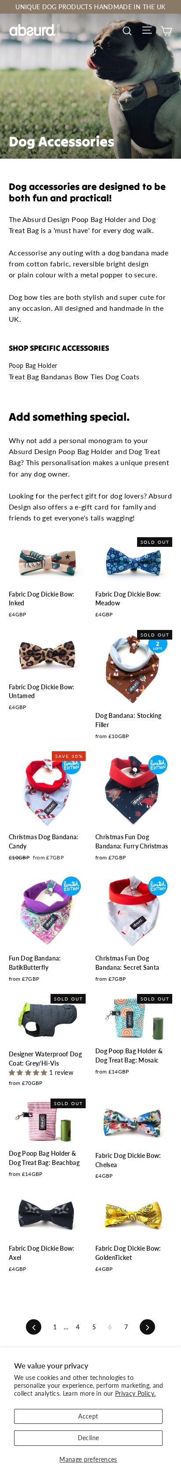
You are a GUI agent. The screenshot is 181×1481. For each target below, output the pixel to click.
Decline (88, 1437)
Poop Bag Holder (33, 365)
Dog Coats (122, 376)
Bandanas (56, 376)
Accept (88, 1416)
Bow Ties (89, 376)
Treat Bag (24, 376)
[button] (29, 1072)
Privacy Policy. (135, 1393)
